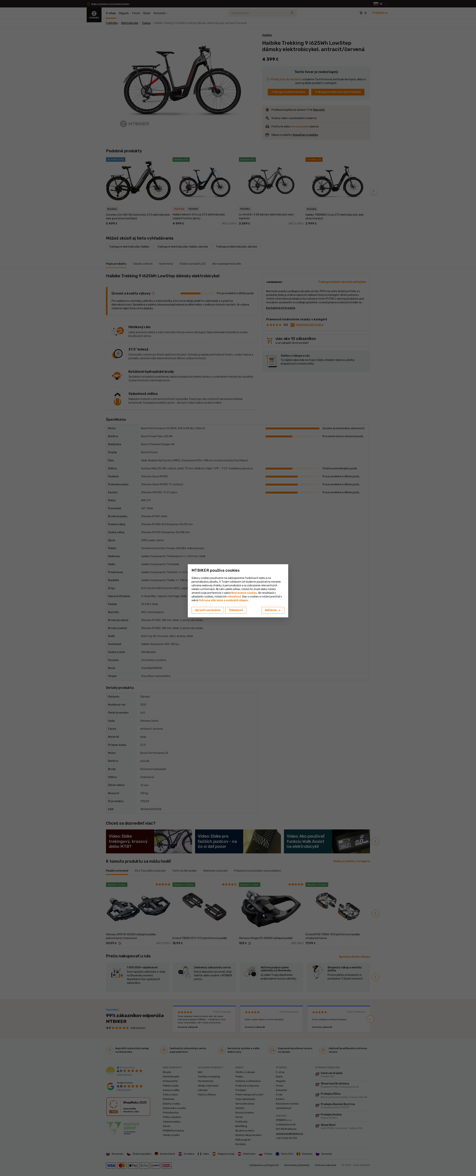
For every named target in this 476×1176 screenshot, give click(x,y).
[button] (234, 596)
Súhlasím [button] (273, 610)
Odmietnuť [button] (236, 610)
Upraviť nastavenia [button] (207, 610)
